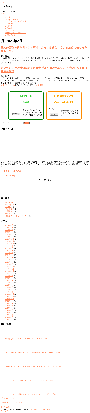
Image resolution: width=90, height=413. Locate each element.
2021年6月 (9, 253)
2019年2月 (9, 317)
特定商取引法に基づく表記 (15, 33)
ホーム (8, 17)
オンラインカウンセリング (15, 21)
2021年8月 (9, 248)
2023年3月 (9, 227)
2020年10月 (9, 271)
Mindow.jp (7, 6)
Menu (3, 13)
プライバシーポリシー (14, 30)
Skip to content (6, 2)
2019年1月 (9, 319)
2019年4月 (9, 313)
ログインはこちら (8, 85)
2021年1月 (9, 264)
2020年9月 (9, 273)
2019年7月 (9, 306)
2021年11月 (9, 241)
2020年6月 (9, 280)
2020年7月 (9, 278)
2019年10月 (9, 299)
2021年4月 (9, 257)
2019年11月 (9, 296)
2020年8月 (9, 276)
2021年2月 (9, 262)
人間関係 (8, 26)
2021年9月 (9, 246)
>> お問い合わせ (8, 175)
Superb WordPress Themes (40, 409)
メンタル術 (9, 23)
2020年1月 (9, 292)
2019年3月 (9, 315)
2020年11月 (9, 269)
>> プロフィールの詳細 (11, 171)
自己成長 (8, 28)
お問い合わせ (10, 35)
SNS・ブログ (10, 202)
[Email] (8, 194)
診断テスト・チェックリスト (16, 216)
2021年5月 (9, 255)
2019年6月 (9, 308)
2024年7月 (9, 225)
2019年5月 (9, 310)
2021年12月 (9, 239)
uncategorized (10, 205)
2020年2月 (9, 289)
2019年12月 (9, 294)
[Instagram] (8, 188)
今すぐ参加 (38, 85)
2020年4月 (9, 285)
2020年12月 (9, 266)
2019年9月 (9, 301)
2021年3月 (9, 260)
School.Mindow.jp (11, 19)
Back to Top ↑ (6, 411)
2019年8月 (9, 303)
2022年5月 (9, 230)
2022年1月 (9, 237)
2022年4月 (9, 232)
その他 (8, 207)
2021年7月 (9, 250)
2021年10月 (9, 243)
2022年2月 (9, 234)
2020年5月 (9, 283)
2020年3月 (9, 287)
